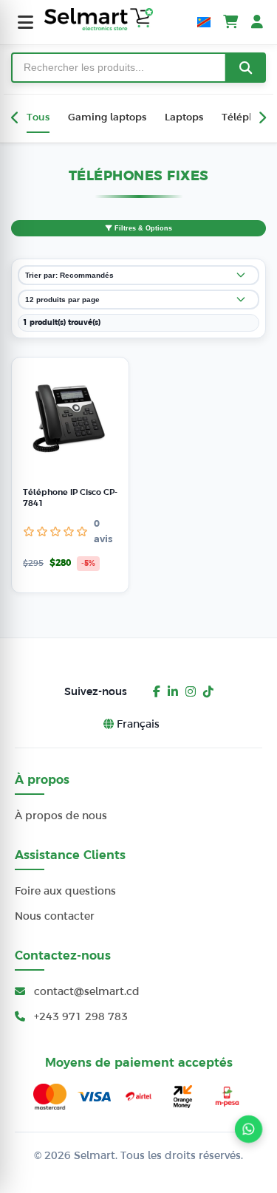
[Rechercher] (245, 67)
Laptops (184, 117)
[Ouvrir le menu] (25, 22)
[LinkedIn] (173, 691)
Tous (38, 117)
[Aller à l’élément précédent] (15, 118)
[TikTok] (208, 691)
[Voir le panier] (230, 22)
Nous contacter (55, 916)
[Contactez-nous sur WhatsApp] (249, 1129)
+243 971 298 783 (79, 1016)
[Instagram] (190, 691)
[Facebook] (156, 691)
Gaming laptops (107, 117)
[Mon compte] (257, 22)
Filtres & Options (142, 228)
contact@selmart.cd (85, 991)
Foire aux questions (65, 891)
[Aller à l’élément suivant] (261, 118)
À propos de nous (61, 815)
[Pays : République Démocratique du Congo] (204, 22)
